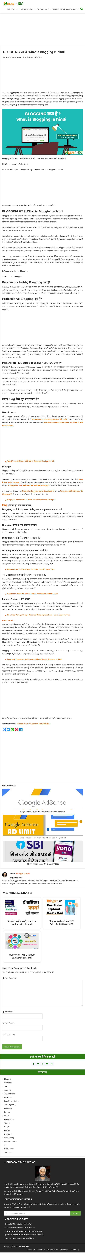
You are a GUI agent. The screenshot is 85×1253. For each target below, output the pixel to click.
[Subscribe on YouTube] (47, 1064)
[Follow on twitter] (38, 1064)
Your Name (10, 1012)
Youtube (7, 1123)
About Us (31, 1250)
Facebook (8, 1097)
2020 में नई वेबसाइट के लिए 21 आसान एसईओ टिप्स (19, 1238)
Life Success (9, 1149)
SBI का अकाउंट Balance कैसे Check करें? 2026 (43, 864)
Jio (5, 1145)
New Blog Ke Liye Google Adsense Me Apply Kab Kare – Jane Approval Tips (38, 615)
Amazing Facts (9, 1105)
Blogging (7, 1079)
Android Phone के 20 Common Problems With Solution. (24, 1231)
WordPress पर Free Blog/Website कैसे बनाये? (49, 419)
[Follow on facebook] (33, 1064)
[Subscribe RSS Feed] (51, 1064)
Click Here (58, 884)
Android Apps (9, 1119)
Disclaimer (63, 1250)
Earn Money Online (11, 1101)
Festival (7, 1130)
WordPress (8, 1083)
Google (7, 1127)
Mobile (6, 1116)
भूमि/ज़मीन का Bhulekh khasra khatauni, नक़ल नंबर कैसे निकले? (24, 1235)
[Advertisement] (42, 29)
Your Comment (10, 978)
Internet (7, 1112)
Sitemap (73, 1250)
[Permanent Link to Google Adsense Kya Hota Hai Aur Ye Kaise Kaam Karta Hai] (42, 809)
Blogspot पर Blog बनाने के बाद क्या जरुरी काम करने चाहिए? (28, 485)
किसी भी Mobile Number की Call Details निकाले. (20, 1228)
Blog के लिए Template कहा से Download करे (38, 491)
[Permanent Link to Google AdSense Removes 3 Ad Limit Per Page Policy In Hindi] (43, 835)
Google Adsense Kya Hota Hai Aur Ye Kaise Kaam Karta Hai (42, 812)
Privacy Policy (52, 1250)
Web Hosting (9, 1138)
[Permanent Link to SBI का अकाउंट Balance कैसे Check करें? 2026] (43, 861)
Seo (5, 1086)
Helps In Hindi (13, 3)
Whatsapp (8, 1108)
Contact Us (41, 1250)
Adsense (7, 1090)
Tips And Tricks (9, 1094)
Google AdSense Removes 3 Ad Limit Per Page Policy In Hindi (43, 838)
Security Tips (9, 1152)
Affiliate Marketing (10, 1141)
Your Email (9, 1023)
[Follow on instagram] (42, 1064)
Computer (8, 1134)
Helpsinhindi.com (16, 878)
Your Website (10, 1034)
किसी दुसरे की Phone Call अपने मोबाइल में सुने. (18, 1224)
